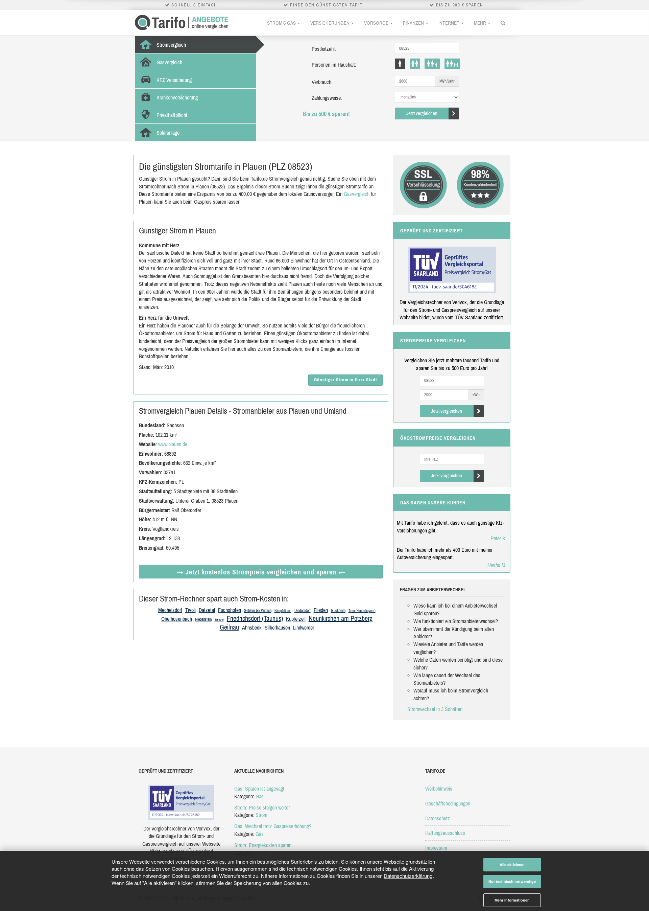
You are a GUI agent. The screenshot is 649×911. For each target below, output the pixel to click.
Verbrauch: (322, 82)
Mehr (480, 23)
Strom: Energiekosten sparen (262, 845)
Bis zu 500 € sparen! (326, 113)
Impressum (436, 848)
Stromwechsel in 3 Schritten (434, 709)
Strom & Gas (282, 23)
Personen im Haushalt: (334, 65)
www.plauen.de (172, 444)
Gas (260, 796)
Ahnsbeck (252, 627)
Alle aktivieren (512, 864)
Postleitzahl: (324, 49)
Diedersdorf (302, 610)
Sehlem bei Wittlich (257, 610)
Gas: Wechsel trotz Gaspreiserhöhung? (272, 826)
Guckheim (338, 610)
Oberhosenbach (176, 619)
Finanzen (414, 23)
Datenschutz (437, 818)
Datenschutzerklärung (408, 875)
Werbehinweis (438, 788)
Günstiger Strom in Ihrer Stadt (345, 379)
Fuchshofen (229, 610)
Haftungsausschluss (445, 833)
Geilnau (229, 627)
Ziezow (219, 619)
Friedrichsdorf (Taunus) (255, 618)
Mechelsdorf (170, 610)
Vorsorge (376, 23)
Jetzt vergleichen (421, 113)
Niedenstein (203, 619)
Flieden (321, 610)
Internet (449, 23)
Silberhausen (277, 627)
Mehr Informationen (512, 900)
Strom (261, 815)
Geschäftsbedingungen (447, 803)
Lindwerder (303, 627)
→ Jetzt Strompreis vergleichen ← (260, 572)
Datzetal (207, 610)
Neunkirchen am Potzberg (340, 618)
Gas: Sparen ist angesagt (259, 788)
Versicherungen (330, 23)
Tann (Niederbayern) (362, 611)
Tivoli (190, 610)
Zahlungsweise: (327, 98)
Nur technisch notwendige (512, 881)
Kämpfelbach (282, 611)
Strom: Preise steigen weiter (262, 807)
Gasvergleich (356, 194)
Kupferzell (296, 619)
